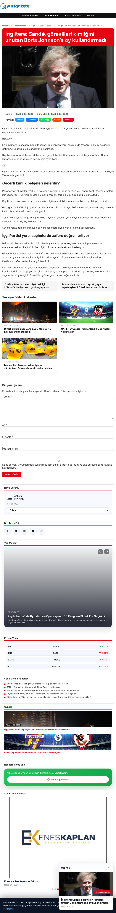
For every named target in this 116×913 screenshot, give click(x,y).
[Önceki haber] (100, 551)
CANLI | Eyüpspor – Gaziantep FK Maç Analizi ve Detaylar (33, 687)
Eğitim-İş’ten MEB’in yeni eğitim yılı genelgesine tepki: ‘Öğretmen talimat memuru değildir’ (48, 697)
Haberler (6, 25)
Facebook (31, 120)
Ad (4, 424)
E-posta (7, 436)
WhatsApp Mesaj (58, 779)
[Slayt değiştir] (52, 889)
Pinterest (68, 120)
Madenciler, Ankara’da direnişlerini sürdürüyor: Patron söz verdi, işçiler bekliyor (43, 690)
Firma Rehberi (52, 15)
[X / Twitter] (16, 531)
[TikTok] (41, 531)
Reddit (57, 120)
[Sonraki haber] (106, 551)
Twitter (20, 120)
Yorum (7, 396)
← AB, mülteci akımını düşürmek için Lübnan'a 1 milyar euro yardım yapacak (26, 286)
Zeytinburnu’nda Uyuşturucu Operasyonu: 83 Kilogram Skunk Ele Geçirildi (41, 693)
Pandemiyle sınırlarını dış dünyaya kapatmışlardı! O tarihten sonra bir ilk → (84, 286)
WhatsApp (45, 120)
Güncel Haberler (30, 15)
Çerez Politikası (73, 15)
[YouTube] (33, 531)
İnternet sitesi (10, 448)
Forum (90, 15)
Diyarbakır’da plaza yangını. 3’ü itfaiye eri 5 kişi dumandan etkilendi (37, 683)
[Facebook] (7, 531)
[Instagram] (24, 531)
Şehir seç (12, 504)
